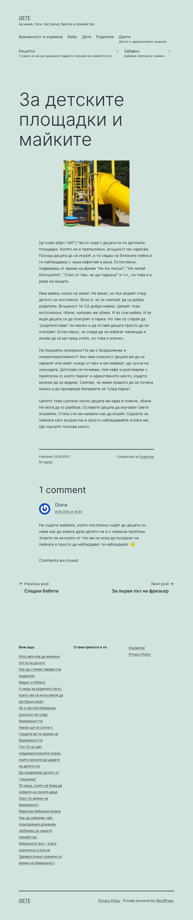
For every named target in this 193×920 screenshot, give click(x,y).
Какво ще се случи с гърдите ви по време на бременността (38, 733)
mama (48, 462)
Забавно (144, 53)
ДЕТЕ (24, 18)
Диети (143, 39)
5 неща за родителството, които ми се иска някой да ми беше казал (41, 695)
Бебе (72, 37)
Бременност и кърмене (41, 37)
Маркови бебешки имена (40, 811)
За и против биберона (37, 708)
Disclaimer (137, 648)
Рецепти (65, 53)
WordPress (164, 901)
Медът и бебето (32, 682)
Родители (105, 37)
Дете (86, 37)
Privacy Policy (140, 654)
